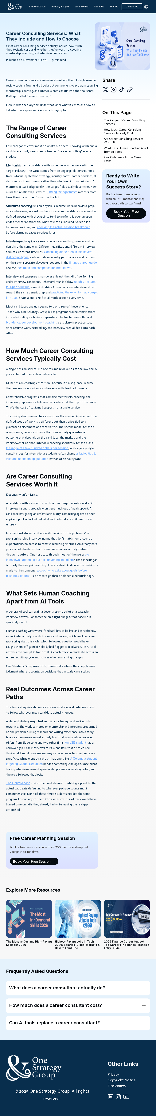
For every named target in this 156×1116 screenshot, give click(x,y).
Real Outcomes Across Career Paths (123, 159)
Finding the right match (62, 192)
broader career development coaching (31, 322)
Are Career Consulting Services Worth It (123, 140)
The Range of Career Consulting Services (124, 122)
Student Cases (37, 6)
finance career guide (83, 262)
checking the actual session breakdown (63, 227)
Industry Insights (60, 6)
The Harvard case (18, 783)
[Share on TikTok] (122, 90)
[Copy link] (130, 90)
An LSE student (75, 742)
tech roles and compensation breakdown (44, 267)
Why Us (114, 6)
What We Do (81, 6)
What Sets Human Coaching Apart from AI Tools (126, 149)
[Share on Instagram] (114, 90)
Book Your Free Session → (34, 861)
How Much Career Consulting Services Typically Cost (123, 131)
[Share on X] (105, 90)
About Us (99, 6)
